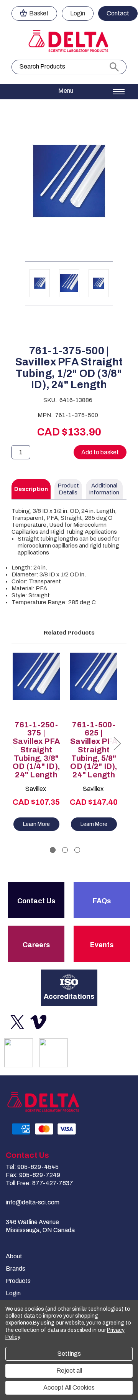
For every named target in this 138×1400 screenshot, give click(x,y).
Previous (13, 743)
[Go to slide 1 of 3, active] (53, 850)
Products (18, 1281)
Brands (15, 1268)
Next (117, 743)
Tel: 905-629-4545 (32, 1167)
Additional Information (104, 489)
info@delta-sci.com (32, 1202)
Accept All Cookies (69, 1387)
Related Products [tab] (69, 633)
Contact (118, 13)
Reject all (69, 1370)
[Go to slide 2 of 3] (65, 850)
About (14, 1256)
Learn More (36, 824)
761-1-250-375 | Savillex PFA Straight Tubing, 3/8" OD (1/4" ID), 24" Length (36, 750)
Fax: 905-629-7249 (33, 1175)
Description (31, 489)
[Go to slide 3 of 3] (77, 850)
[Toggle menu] (69, 91)
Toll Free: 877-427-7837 (39, 1183)
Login (77, 13)
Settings (69, 1353)
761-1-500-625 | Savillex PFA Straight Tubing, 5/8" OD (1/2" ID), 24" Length (93, 750)
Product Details (68, 489)
